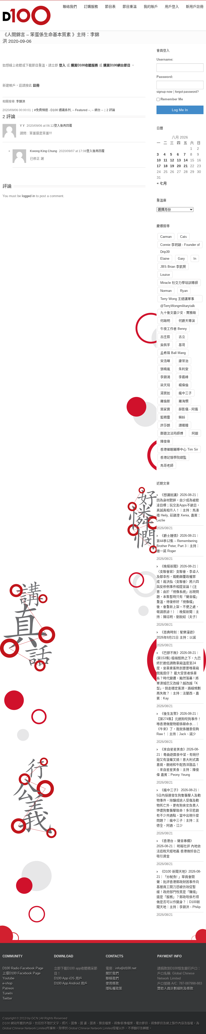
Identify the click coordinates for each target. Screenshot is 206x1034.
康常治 (183, 361)
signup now (164, 91)
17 (159, 166)
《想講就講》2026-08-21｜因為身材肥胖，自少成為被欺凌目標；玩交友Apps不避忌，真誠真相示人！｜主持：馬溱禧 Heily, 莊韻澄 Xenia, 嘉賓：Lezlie (179, 507)
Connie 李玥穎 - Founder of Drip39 (180, 245)
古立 (182, 337)
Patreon (8, 988)
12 (172, 160)
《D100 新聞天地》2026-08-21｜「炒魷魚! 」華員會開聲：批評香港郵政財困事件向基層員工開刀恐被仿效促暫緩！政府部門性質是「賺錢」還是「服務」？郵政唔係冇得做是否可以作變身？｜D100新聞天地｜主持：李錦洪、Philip (179, 889)
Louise (165, 275)
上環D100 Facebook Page (21, 973)
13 (179, 160)
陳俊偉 (165, 441)
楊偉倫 (183, 385)
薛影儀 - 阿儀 (188, 409)
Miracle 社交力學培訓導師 (179, 283)
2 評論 (111, 110)
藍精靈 (165, 417)
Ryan (184, 291)
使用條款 (112, 983)
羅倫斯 (165, 401)
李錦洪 (20, 101)
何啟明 (165, 321)
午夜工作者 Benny (173, 329)
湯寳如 (165, 393)
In (194, 258)
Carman (166, 237)
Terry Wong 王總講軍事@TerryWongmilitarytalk (177, 299)
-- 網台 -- (97, 110)
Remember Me (172, 99)
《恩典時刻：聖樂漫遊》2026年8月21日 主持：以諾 (176, 634)
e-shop (7, 983)
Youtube (8, 978)
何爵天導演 (187, 321)
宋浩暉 (165, 361)
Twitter (7, 998)
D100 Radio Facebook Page (23, 968)
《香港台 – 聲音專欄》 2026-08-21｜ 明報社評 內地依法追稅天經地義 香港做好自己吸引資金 (179, 848)
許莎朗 (165, 425)
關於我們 (112, 973)
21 (186, 166)
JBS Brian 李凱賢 (173, 266)
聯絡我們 (70, 7)
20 (179, 166)
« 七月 (162, 183)
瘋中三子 (185, 393)
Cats (183, 237)
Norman (166, 291)
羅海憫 (183, 401)
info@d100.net (125, 968)
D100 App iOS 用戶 (68, 978)
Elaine (164, 258)
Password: (165, 77)
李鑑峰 (183, 377)
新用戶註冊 (194, 7)
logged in (28, 196)
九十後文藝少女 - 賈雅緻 (178, 312)
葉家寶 (165, 409)
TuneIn (8, 993)
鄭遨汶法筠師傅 (171, 433)
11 (165, 160)
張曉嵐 (165, 369)
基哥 (182, 345)
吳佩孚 (165, 345)
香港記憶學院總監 (173, 457)
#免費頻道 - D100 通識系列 (52, 110)
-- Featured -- (81, 110)
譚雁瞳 (183, 425)
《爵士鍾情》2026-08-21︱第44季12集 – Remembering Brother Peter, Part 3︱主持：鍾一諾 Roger (178, 543)
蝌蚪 (182, 417)
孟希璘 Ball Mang (173, 353)
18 (166, 166)
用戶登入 (172, 7)
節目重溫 (130, 7)
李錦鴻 (165, 377)
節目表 (110, 7)
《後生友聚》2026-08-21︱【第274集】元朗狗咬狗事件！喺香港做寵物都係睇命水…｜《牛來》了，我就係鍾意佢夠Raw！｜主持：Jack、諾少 (179, 724)
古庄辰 (165, 337)
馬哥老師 (166, 465)
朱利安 (183, 369)
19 (172, 166)
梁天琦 (165, 385)
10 (159, 160)
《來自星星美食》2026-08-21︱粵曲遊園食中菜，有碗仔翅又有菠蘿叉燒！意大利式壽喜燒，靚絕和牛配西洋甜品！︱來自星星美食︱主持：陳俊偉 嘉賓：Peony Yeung (178, 762)
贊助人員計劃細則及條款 (175, 988)
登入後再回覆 (63, 125)
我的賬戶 (151, 7)
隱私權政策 (114, 988)
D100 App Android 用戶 (70, 983)
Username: (165, 59)
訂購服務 (91, 7)
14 (186, 160)
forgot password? (187, 91)
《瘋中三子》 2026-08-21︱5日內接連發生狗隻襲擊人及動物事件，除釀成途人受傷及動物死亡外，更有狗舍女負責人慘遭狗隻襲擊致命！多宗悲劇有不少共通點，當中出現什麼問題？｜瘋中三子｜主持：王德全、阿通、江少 (179, 807)
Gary (181, 258)
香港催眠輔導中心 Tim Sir (179, 449)
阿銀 (195, 433)
